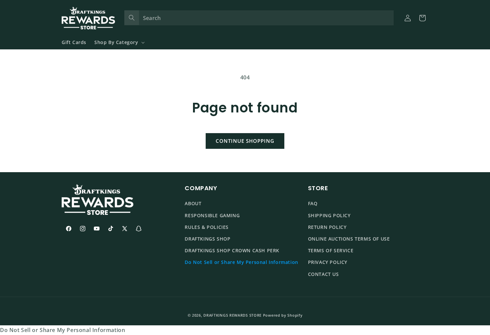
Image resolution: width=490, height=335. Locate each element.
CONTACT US (323, 274)
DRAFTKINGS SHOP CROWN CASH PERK (232, 250)
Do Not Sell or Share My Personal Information (241, 262)
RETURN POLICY (327, 227)
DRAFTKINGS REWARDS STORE (232, 315)
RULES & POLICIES (207, 227)
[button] (118, 42)
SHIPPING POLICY (329, 215)
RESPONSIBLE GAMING (212, 215)
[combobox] (259, 17)
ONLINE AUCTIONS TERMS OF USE (349, 239)
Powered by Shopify (283, 315)
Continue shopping (245, 140)
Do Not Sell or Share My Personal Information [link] (62, 330)
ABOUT (193, 204)
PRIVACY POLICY (327, 262)
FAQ (313, 204)
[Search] (131, 17)
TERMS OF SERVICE (331, 250)
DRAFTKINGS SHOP (207, 239)
